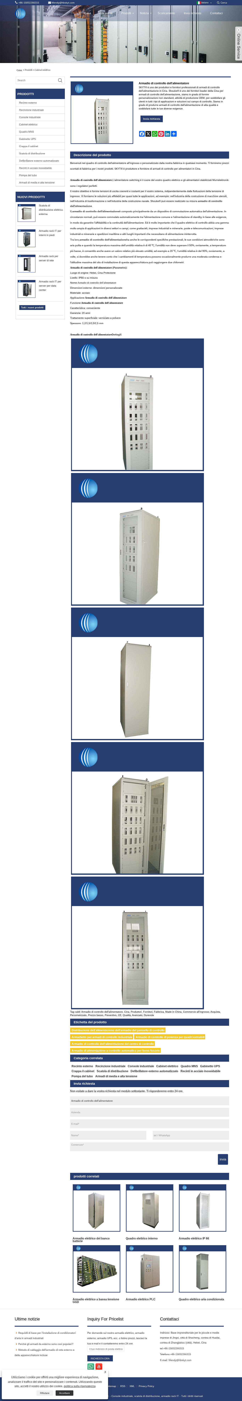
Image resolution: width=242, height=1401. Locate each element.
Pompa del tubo (28, 175)
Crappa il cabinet (28, 146)
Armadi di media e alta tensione (37, 182)
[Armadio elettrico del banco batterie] (96, 1208)
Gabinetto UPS (27, 139)
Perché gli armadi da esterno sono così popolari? (45, 1344)
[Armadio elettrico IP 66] (202, 1208)
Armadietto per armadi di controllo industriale (102, 1037)
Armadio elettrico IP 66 (194, 1238)
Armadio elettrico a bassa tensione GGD (96, 1300)
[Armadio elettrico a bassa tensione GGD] (96, 1268)
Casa (87, 13)
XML (132, 1386)
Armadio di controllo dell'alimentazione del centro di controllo (113, 1043)
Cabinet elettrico (42, 70)
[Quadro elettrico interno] (149, 1208)
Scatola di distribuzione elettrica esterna (51, 209)
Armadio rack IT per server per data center (50, 285)
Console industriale (30, 117)
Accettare (64, 1393)
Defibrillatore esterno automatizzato (39, 160)
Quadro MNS (26, 131)
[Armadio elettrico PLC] (149, 1268)
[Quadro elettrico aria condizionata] (202, 1268)
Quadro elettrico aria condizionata (201, 1299)
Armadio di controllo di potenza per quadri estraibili (170, 1037)
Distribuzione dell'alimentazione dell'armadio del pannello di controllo (118, 1030)
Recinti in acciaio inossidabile (35, 168)
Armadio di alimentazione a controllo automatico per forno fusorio (116, 1050)
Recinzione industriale (31, 110)
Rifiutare (44, 1393)
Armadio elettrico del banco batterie (91, 1239)
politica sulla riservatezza (79, 1386)
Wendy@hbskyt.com (180, 1360)
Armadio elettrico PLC (140, 1299)
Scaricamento (166, 13)
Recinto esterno (28, 102)
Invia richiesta (192, 13)
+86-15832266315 (173, 1348)
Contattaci (216, 13)
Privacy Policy (146, 1386)
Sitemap (111, 1386)
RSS (122, 1386)
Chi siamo (106, 13)
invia (223, 1159)
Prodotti (126, 13)
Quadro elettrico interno (142, 1238)
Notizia (144, 13)
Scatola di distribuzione (32, 153)
